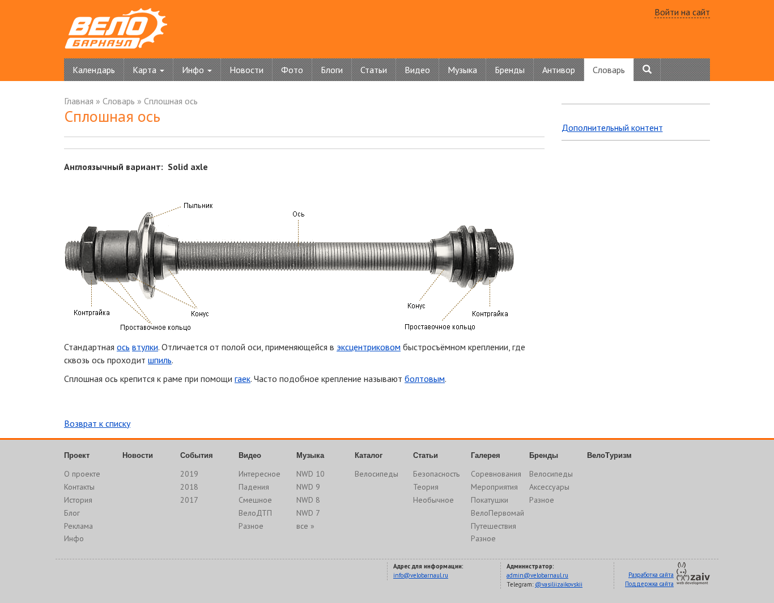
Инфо (74, 538)
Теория (426, 487)
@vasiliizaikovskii (558, 584)
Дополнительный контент (612, 127)
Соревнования (496, 474)
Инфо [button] (194, 69)
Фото (292, 69)
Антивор (558, 69)
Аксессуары (549, 487)
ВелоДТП (255, 513)
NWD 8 (308, 500)
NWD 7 (308, 513)
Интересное (259, 474)
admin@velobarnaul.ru (537, 575)
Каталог (368, 455)
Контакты (79, 487)
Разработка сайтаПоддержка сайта (649, 579)
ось (123, 347)
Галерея (485, 455)
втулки (145, 347)
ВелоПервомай (497, 513)
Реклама (78, 526)
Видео (417, 69)
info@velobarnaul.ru (420, 575)
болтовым (425, 378)
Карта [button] (146, 69)
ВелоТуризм (609, 455)
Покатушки (489, 500)
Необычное (433, 500)
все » (305, 526)
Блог (72, 513)
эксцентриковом (369, 347)
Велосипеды (376, 474)
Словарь (609, 69)
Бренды (510, 69)
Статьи (373, 69)
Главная (78, 101)
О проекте (82, 474)
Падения (254, 487)
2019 (189, 474)
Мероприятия (494, 487)
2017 (189, 500)
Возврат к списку (97, 423)
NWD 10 (310, 474)
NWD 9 (308, 487)
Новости (246, 69)
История (78, 500)
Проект (77, 455)
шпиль (160, 360)
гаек (242, 378)
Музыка (462, 69)
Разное (251, 526)
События (196, 455)
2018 (189, 487)
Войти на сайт (682, 12)
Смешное (255, 500)
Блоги (332, 69)
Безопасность (436, 474)
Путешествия (493, 526)
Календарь (94, 69)
